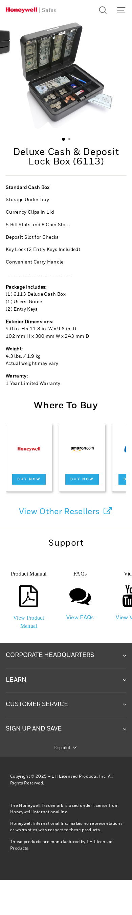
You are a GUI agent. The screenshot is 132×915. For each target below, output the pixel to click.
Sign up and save (34, 729)
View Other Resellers (60, 512)
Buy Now (29, 479)
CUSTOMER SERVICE (37, 704)
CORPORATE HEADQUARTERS (50, 655)
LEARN (16, 680)
